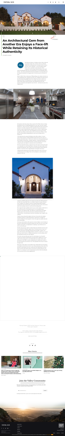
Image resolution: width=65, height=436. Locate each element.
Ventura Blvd (62, 428)
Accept (52, 434)
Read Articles (19, 424)
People (5, 369)
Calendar (18, 431)
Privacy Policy (19, 433)
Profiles (18, 427)
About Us (18, 429)
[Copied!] (35, 345)
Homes (2, 369)
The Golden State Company (60, 430)
